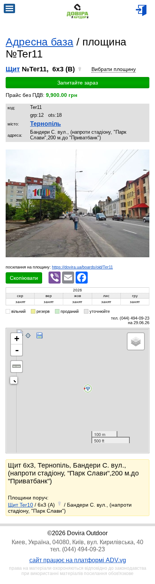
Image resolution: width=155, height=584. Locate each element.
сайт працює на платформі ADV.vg (77, 560)
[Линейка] (16, 366)
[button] (143, 156)
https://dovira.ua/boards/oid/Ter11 (82, 267)
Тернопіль (45, 124)
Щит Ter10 (20, 505)
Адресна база (39, 42)
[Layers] (136, 341)
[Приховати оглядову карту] (15, 381)
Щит (13, 69)
